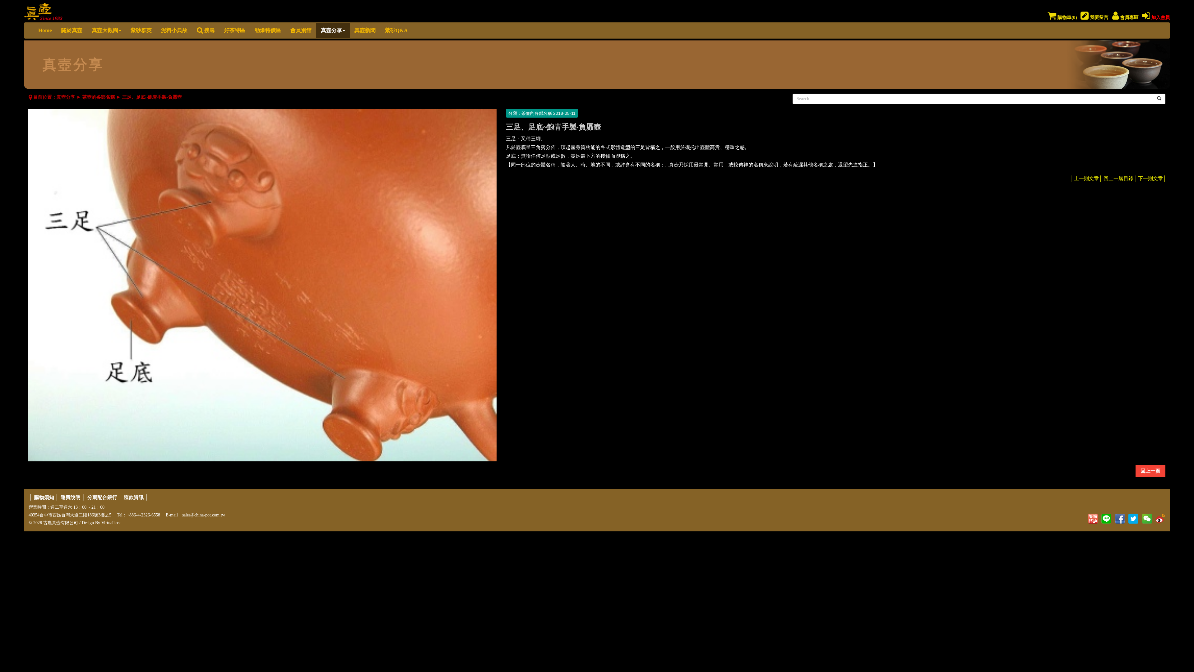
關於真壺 (71, 30)
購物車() (1066, 17)
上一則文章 (1086, 178)
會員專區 (1129, 17)
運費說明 (71, 497)
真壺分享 (331, 30)
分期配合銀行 (102, 497)
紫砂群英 (141, 30)
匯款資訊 (134, 497)
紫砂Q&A (396, 30)
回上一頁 (1150, 471)
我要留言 (1098, 17)
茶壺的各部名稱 (98, 97)
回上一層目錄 (1118, 178)
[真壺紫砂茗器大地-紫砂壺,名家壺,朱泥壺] (43, 10)
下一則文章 (1150, 178)
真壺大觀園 (105, 30)
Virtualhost (111, 522)
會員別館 (301, 30)
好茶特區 (234, 30)
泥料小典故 (174, 30)
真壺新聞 (365, 30)
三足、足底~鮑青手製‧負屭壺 (152, 97)
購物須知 (44, 497)
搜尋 (209, 30)
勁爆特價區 (268, 30)
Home (45, 30)
